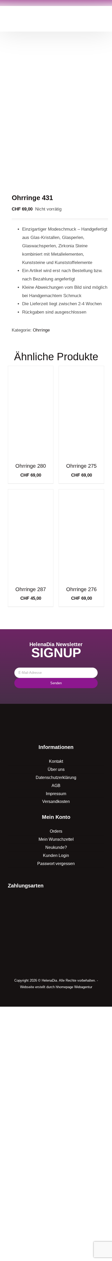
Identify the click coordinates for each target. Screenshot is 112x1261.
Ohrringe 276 (81, 589)
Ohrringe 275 (81, 466)
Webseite (27, 987)
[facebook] (51, 999)
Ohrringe (41, 330)
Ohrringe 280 (30, 466)
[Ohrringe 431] (56, 115)
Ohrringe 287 (30, 589)
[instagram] (60, 999)
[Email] (56, 672)
